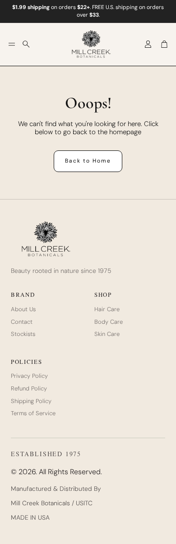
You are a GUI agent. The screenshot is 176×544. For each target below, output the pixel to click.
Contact (21, 322)
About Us (23, 309)
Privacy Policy (29, 376)
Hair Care (107, 309)
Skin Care (107, 334)
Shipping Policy (31, 401)
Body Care (108, 322)
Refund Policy (29, 388)
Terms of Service (33, 413)
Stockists (23, 334)
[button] (11, 44)
